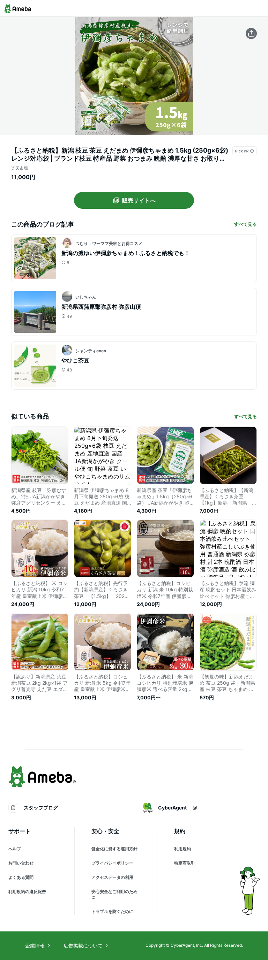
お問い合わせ (21, 863)
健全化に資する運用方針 (114, 848)
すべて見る (245, 224)
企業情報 (35, 946)
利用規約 (182, 848)
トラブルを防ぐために (112, 911)
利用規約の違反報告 (27, 891)
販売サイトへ (139, 200)
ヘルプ (14, 848)
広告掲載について (83, 946)
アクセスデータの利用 (112, 877)
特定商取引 (184, 863)
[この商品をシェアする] (251, 33)
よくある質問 (21, 877)
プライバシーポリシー (112, 863)
